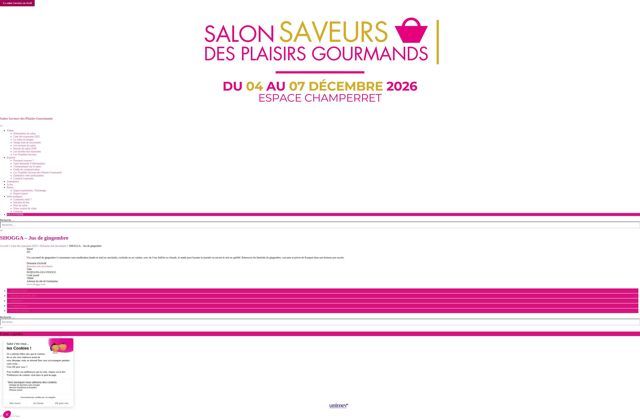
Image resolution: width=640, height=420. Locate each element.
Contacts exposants (23, 178)
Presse (10, 187)
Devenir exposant (19, 310)
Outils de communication (26, 169)
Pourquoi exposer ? (23, 160)
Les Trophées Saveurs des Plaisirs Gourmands (37, 172)
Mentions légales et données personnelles (320, 379)
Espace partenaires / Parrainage (29, 190)
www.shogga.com (36, 284)
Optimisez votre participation (28, 175)
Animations (13, 181)
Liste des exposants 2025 (26, 136)
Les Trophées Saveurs (24, 154)
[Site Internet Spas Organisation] (320, 395)
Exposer (11, 157)
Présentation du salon (24, 133)
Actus (10, 184)
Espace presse (20, 193)
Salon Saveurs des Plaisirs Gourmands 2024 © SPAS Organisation (320, 398)
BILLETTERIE (15, 214)
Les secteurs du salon (24, 145)
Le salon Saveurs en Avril (17, 3)
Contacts (17, 211)
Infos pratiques (14, 196)
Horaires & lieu (21, 202)
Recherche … (7, 220)
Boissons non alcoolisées (40, 266)
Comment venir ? (22, 199)
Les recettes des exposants (27, 151)
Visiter (10, 130)
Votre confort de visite (24, 208)
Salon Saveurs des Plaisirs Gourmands (26, 118)
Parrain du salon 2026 (24, 148)
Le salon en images (23, 139)
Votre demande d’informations (29, 163)
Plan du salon (20, 205)
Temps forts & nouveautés (27, 142)
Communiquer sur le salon (27, 166)
